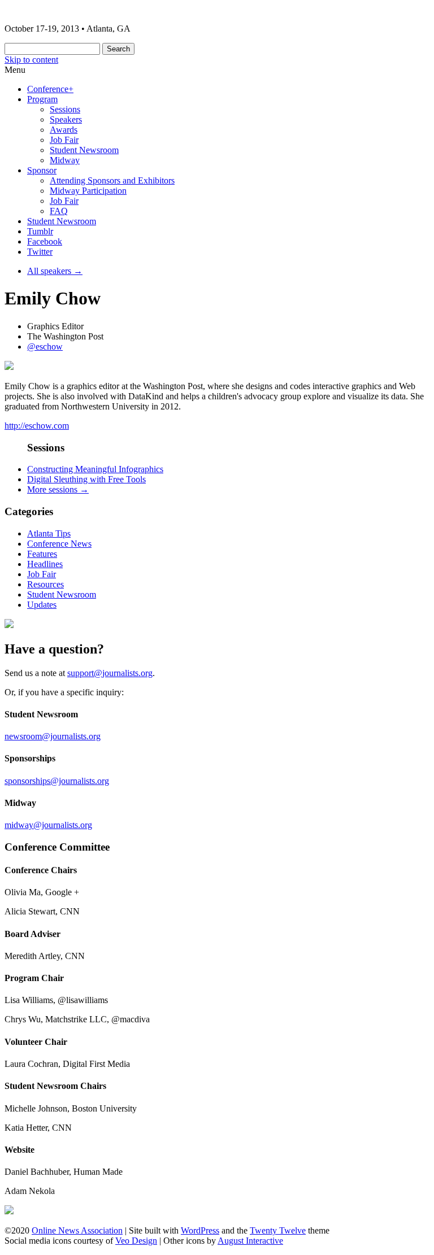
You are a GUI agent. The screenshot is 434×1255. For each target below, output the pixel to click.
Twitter (40, 251)
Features (42, 554)
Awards (63, 129)
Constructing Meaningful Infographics (95, 469)
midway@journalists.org (48, 825)
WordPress (200, 1230)
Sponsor (42, 170)
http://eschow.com (37, 425)
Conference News (59, 543)
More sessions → (58, 489)
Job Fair (64, 140)
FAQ (59, 211)
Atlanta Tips (49, 533)
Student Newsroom (84, 150)
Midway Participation (88, 190)
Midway (65, 160)
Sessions (65, 109)
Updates (42, 604)
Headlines (45, 564)
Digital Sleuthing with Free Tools (86, 479)
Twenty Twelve (278, 1230)
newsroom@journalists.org (53, 736)
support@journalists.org (110, 673)
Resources (45, 584)
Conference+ (50, 89)
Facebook (44, 241)
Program (42, 99)
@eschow (45, 346)
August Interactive (250, 1240)
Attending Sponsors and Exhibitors (112, 180)
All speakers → (55, 271)
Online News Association (77, 1230)
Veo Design (136, 1240)
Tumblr (40, 231)
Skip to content (31, 59)
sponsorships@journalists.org (57, 781)
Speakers (66, 119)
